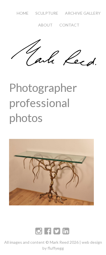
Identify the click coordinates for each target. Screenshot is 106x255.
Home (23, 13)
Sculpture (46, 13)
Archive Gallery (83, 13)
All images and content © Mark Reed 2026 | (43, 242)
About (45, 25)
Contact (69, 25)
